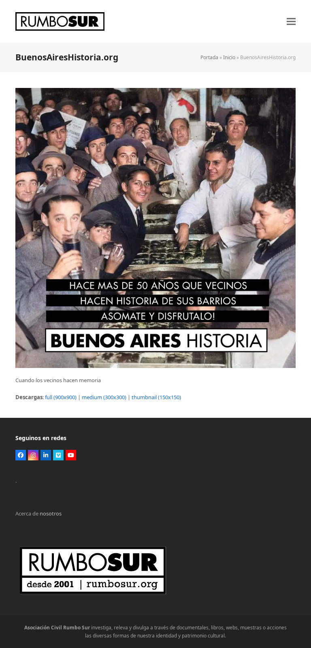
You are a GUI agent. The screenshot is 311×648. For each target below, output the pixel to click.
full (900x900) (61, 397)
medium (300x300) (104, 397)
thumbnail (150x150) (156, 397)
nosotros (51, 513)
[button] (291, 21)
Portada (209, 57)
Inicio (229, 57)
